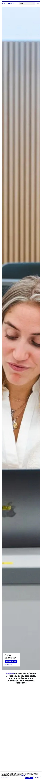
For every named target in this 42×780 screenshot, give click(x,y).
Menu (38, 3)
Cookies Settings (4, 777)
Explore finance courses (11, 661)
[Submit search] (34, 3)
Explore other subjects (8, 664)
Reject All (37, 777)
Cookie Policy (22, 775)
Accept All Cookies (28, 777)
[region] (21, 776)
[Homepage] (10, 3)
